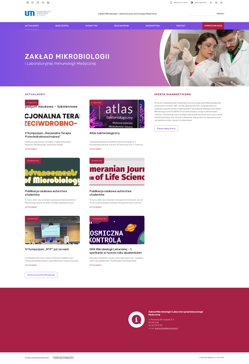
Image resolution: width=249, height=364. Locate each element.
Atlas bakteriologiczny (104, 133)
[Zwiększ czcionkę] (221, 2)
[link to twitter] (32, 2)
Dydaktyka (92, 26)
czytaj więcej (31, 149)
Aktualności (32, 26)
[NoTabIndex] (38, 13)
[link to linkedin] (48, 2)
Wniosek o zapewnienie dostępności (37, 357)
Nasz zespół (62, 26)
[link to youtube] (43, 2)
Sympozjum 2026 (213, 26)
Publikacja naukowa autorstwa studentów (46, 192)
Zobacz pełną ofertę (166, 128)
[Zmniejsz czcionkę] (211, 2)
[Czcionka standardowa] (216, 2)
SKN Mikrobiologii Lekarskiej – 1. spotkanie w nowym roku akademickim (115, 250)
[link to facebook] (27, 2)
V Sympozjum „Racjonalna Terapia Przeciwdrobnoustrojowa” (48, 134)
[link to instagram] (37, 2)
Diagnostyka (153, 26)
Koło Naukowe (121, 26)
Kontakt (181, 26)
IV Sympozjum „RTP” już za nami (47, 249)
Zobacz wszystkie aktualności (41, 275)
